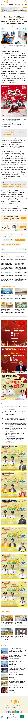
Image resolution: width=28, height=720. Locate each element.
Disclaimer (8, 707)
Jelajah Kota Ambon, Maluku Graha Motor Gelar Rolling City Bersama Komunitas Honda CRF (17, 669)
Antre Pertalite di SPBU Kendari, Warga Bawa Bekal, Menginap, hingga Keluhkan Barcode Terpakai (17, 650)
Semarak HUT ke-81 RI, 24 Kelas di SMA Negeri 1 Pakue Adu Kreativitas (15, 429)
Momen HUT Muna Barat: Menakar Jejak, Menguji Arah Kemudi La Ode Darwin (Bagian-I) (7, 624)
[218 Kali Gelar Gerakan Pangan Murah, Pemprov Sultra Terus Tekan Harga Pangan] (7, 291)
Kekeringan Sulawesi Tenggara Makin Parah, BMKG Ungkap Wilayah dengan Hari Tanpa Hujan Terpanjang (7, 263)
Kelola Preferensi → (20, 239)
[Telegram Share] (23, 29)
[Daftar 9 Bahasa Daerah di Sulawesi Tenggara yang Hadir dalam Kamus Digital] (21, 305)
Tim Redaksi (9, 705)
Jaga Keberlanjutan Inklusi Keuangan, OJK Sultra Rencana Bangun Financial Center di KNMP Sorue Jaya (21, 274)
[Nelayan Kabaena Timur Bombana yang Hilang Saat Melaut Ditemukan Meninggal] (4, 690)
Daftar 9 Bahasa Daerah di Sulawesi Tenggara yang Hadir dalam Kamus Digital (20, 263)
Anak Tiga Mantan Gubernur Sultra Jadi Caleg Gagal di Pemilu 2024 (20, 638)
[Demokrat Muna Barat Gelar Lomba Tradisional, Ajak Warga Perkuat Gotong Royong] (4, 683)
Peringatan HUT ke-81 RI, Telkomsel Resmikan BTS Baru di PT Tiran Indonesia (21, 268)
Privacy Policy (22, 705)
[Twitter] (10, 712)
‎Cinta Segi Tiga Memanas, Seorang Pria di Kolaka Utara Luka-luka (14, 434)
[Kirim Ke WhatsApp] (26, 29)
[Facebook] (7, 712)
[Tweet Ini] (20, 29)
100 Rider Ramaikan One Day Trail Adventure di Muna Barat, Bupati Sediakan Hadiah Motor (15, 419)
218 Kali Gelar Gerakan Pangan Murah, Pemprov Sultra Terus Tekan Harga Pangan (6, 258)
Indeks (4, 705)
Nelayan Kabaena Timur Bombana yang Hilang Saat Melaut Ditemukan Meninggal (18, 689)
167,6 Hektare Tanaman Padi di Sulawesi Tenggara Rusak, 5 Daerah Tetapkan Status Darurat (7, 269)
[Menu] (2, 1)
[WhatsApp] (15, 712)
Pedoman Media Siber (17, 707)
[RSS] (21, 712)
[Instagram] (13, 712)
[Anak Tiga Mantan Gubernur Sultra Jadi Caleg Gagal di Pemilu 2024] (21, 631)
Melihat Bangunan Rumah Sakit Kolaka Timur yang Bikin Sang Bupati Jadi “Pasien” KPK (7, 638)
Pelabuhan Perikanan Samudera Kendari (11, 244)
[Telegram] (18, 712)
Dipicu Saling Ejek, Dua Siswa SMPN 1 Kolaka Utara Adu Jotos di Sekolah (15, 407)
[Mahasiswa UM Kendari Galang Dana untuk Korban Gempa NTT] (4, 657)
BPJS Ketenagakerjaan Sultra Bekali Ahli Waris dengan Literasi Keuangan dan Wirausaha (7, 274)
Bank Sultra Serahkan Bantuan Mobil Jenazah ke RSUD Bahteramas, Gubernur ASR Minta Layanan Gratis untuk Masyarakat (7, 279)
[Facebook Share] (17, 29)
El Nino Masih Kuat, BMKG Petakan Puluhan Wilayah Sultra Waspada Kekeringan (20, 258)
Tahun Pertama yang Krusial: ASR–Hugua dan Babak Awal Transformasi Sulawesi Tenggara (20, 624)
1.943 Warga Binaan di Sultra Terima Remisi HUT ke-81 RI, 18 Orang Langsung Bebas (21, 279)
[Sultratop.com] (6, 1)
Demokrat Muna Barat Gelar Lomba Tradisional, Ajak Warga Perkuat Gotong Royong (17, 682)
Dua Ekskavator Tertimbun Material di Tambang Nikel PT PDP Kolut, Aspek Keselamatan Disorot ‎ (16, 424)
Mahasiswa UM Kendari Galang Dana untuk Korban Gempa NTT (17, 656)
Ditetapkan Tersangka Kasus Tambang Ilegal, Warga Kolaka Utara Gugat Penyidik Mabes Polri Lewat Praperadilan (16, 413)
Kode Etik (15, 705)
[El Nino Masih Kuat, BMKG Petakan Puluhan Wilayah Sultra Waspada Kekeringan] (21, 291)
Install (22, 716)
